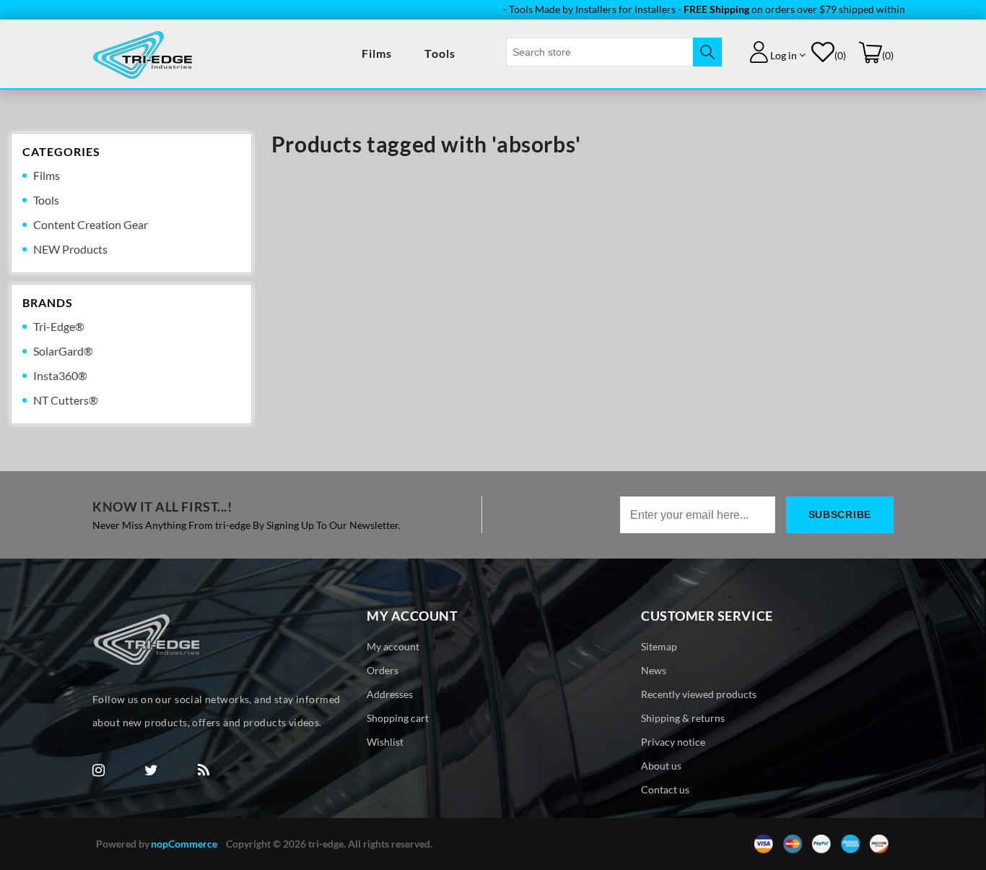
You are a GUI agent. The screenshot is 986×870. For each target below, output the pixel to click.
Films (377, 53)
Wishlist (385, 742)
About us (661, 765)
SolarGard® (63, 351)
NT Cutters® (65, 400)
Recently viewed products (698, 694)
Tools (439, 53)
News (653, 670)
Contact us (665, 789)
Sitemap (659, 646)
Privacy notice (673, 742)
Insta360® (60, 375)
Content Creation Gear (90, 224)
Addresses (390, 694)
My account (393, 646)
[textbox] (600, 52)
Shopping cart (398, 718)
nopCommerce (184, 843)
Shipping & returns (683, 718)
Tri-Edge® (58, 326)
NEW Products (70, 249)
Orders (382, 670)
